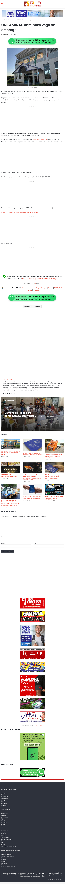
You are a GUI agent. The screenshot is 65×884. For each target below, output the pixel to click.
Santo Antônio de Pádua (7, 866)
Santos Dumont (5, 837)
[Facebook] (6, 393)
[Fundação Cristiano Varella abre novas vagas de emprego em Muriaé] (10, 444)
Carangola (4, 793)
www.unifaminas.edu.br (40, 139)
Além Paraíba (4, 813)
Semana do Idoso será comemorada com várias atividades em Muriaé (20, 414)
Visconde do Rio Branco (7, 846)
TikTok (56, 288)
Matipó (3, 832)
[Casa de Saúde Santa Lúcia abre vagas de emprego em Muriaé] (32, 489)
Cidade (13, 20)
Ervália (3, 824)
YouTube (29, 290)
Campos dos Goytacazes (7, 856)
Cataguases (4, 815)
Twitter (61, 288)
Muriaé (3, 805)
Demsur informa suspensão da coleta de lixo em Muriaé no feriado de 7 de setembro (53, 456)
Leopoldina (4, 822)
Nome (3, 537)
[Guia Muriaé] (32, 4)
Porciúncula (4, 865)
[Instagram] (12, 393)
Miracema (3, 861)
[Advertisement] (32, 120)
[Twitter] (8, 393)
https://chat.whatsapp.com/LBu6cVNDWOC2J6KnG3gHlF (40, 279)
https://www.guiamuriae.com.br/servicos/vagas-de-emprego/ (19, 212)
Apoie (60, 873)
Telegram (44, 288)
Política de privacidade (52, 873)
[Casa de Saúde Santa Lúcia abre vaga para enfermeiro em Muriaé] (32, 445)
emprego (28, 306)
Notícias (8, 20)
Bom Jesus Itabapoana (7, 854)
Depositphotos (39, 725)
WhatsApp (36, 290)
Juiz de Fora (4, 817)
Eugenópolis (4, 798)
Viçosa (3, 844)
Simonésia (4, 841)
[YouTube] (10, 393)
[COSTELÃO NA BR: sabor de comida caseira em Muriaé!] (10, 467)
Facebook (25, 288)
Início (3, 20)
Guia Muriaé (5, 34)
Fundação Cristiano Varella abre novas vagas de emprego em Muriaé (10, 452)
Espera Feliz (4, 796)
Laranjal (3, 820)
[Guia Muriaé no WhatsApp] (32, 41)
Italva (2, 858)
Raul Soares (4, 835)
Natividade (4, 863)
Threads (50, 288)
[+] (6, 805)
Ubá (2, 842)
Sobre (34, 873)
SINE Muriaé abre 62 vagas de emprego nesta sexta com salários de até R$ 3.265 (53, 476)
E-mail (3, 543)
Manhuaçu (4, 826)
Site (35, 543)
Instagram (32, 288)
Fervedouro (4, 800)
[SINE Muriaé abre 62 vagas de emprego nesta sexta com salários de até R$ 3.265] (54, 467)
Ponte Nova (4, 833)
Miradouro (4, 803)
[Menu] (2, 5)
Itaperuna (3, 859)
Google (38, 288)
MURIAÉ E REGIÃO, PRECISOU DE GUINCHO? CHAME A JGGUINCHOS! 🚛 (54, 498)
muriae (38, 306)
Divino (2, 794)
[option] (32, 414)
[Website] (4, 393)
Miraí (2, 802)
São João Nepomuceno (7, 839)
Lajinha (3, 819)
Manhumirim (4, 830)
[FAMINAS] (32, 13)
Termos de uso (41, 873)
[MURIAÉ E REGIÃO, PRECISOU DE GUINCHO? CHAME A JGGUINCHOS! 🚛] (54, 489)
